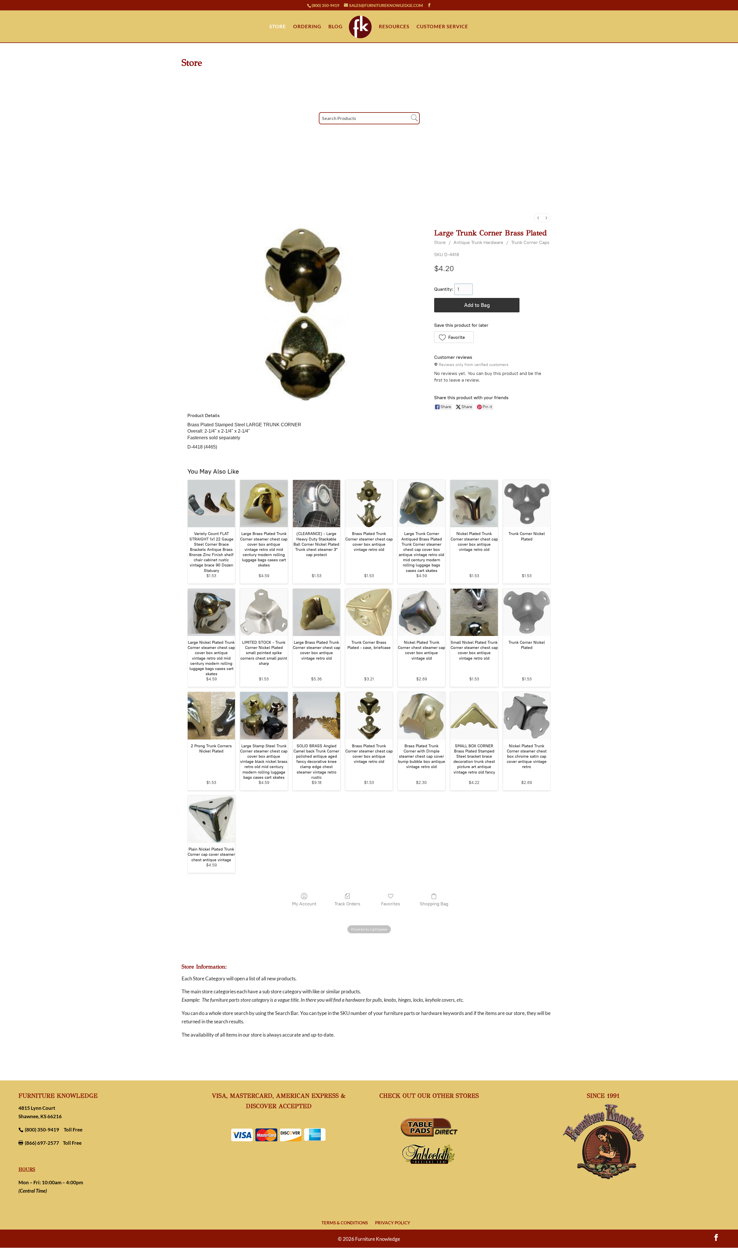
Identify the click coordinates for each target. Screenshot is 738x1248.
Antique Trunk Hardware (478, 242)
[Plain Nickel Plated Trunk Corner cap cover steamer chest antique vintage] (211, 819)
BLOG (335, 27)
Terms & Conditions (344, 1222)
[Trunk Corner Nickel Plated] (526, 503)
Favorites (390, 904)
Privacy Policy (392, 1222)
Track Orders (347, 904)
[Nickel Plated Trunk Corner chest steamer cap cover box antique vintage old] (421, 612)
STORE (277, 27)
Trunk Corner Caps (530, 242)
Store (440, 242)
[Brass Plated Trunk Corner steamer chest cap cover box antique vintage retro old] (369, 503)
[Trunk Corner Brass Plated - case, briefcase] (369, 612)
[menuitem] (538, 218)
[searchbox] (369, 118)
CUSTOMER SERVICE (442, 27)
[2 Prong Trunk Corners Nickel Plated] (211, 715)
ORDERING (307, 27)
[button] (454, 337)
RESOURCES (394, 27)
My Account (304, 904)
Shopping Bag (434, 904)
